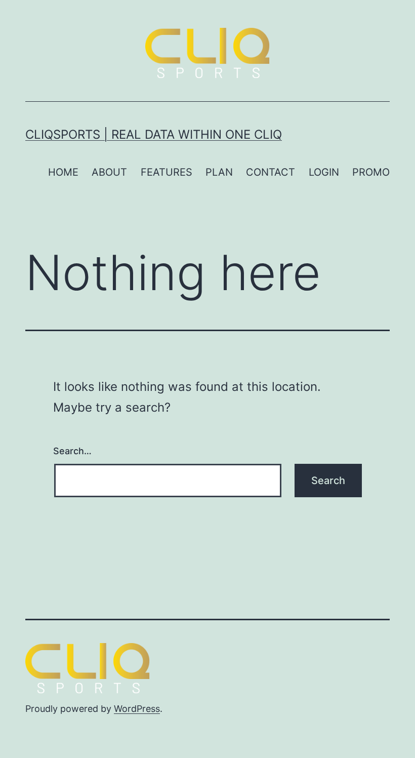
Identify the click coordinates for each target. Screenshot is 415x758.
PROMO (371, 172)
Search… (72, 451)
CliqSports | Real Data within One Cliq (153, 134)
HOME (63, 172)
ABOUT (109, 172)
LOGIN (324, 172)
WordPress (137, 708)
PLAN (219, 172)
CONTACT (270, 172)
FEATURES (166, 172)
